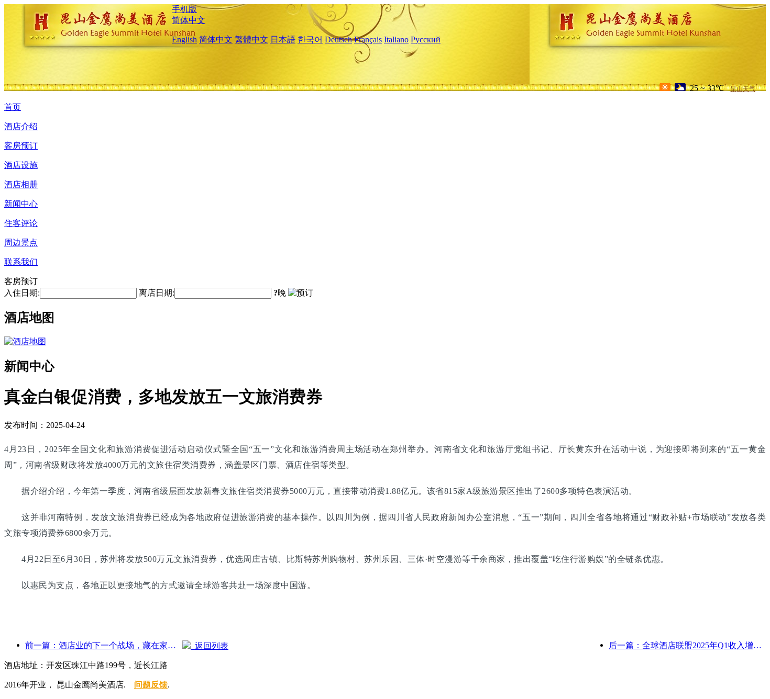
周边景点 (21, 242)
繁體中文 (251, 39)
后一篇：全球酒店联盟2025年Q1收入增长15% (687, 645)
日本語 (282, 39)
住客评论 (21, 223)
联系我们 (21, 261)
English (184, 39)
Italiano (396, 39)
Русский (426, 39)
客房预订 (21, 145)
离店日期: (156, 292)
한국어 (310, 39)
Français (368, 39)
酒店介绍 (21, 126)
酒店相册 (21, 184)
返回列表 (209, 645)
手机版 (184, 9)
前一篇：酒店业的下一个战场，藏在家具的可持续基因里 (103, 645)
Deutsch (338, 39)
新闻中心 (21, 203)
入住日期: (22, 292)
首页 (12, 107)
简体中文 (188, 20)
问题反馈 (151, 684)
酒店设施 (21, 165)
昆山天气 (742, 89)
